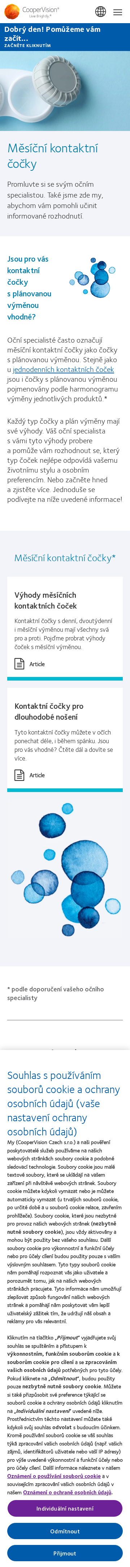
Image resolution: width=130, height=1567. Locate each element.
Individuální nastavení (65, 1508)
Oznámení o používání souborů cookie (54, 1475)
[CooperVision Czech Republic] (65, 12)
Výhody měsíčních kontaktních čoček (45, 599)
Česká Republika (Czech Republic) (101, 12)
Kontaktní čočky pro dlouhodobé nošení (48, 711)
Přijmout (64, 1553)
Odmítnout (64, 1531)
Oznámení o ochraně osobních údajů (67, 1492)
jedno (63, 369)
